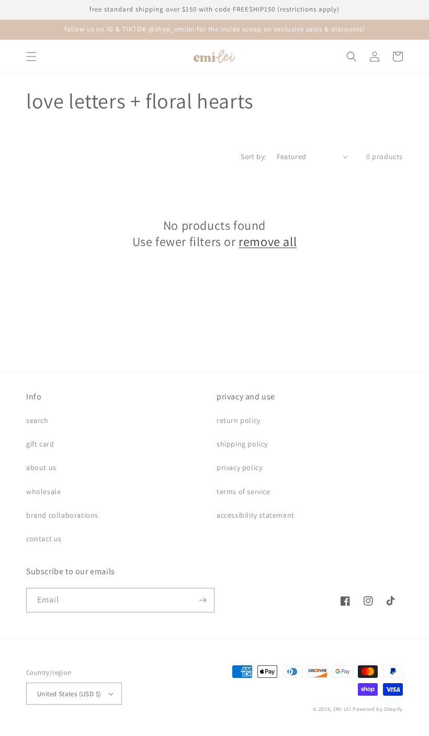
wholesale (43, 491)
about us (41, 467)
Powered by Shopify (378, 709)
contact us (44, 538)
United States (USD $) (69, 693)
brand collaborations (62, 515)
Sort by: (253, 156)
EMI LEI (342, 709)
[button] (31, 56)
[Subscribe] (202, 600)
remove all (268, 241)
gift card (40, 444)
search (37, 420)
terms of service (243, 491)
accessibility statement (256, 515)
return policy (239, 420)
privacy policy (239, 467)
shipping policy (242, 444)
